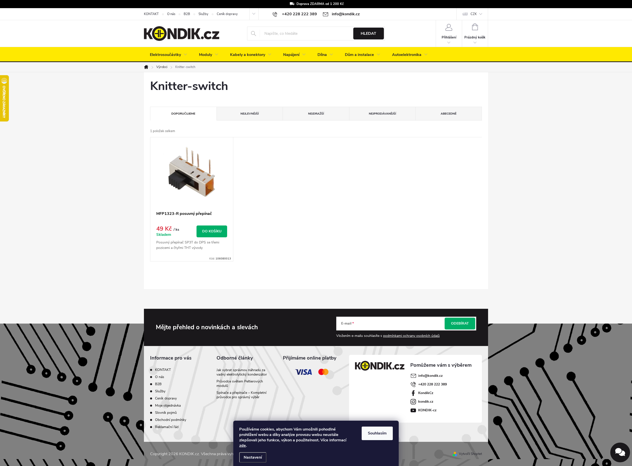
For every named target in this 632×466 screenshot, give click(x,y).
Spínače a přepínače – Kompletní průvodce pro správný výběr (241, 394)
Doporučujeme (183, 114)
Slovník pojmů (166, 412)
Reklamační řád (166, 427)
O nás (171, 14)
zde (242, 445)
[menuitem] (168, 54)
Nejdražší (316, 114)
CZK (474, 14)
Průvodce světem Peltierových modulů (240, 383)
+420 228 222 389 (432, 384)
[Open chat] (620, 452)
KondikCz (425, 393)
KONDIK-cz (427, 410)
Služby (203, 14)
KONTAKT (151, 14)
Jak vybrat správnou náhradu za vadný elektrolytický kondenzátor (242, 372)
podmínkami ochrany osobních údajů (411, 335)
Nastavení (253, 457)
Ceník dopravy (227, 14)
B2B (187, 14)
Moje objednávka (168, 405)
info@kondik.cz (430, 375)
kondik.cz (425, 401)
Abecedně (448, 114)
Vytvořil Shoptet (470, 454)
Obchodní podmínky (170, 419)
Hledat (368, 33)
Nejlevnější (249, 114)
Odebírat (460, 323)
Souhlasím (377, 433)
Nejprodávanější (382, 114)
